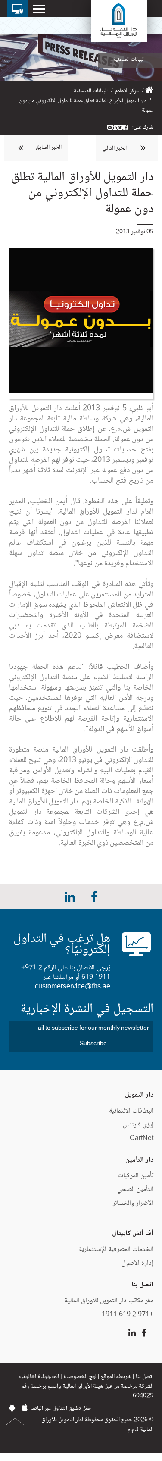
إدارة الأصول (137, 1263)
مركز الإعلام (127, 91)
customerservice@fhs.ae (72, 987)
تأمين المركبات (135, 1176)
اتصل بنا (144, 1377)
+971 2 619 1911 (127, 1314)
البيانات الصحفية (91, 91)
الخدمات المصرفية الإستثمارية (116, 1249)
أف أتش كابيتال (132, 1233)
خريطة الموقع (116, 1377)
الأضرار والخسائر (132, 1203)
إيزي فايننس (137, 1125)
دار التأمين (139, 1160)
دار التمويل (139, 1095)
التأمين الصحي (135, 1189)
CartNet (141, 1138)
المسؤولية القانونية (38, 1377)
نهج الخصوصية (80, 1377)
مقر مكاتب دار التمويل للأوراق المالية (109, 1301)
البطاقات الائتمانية (131, 1111)
